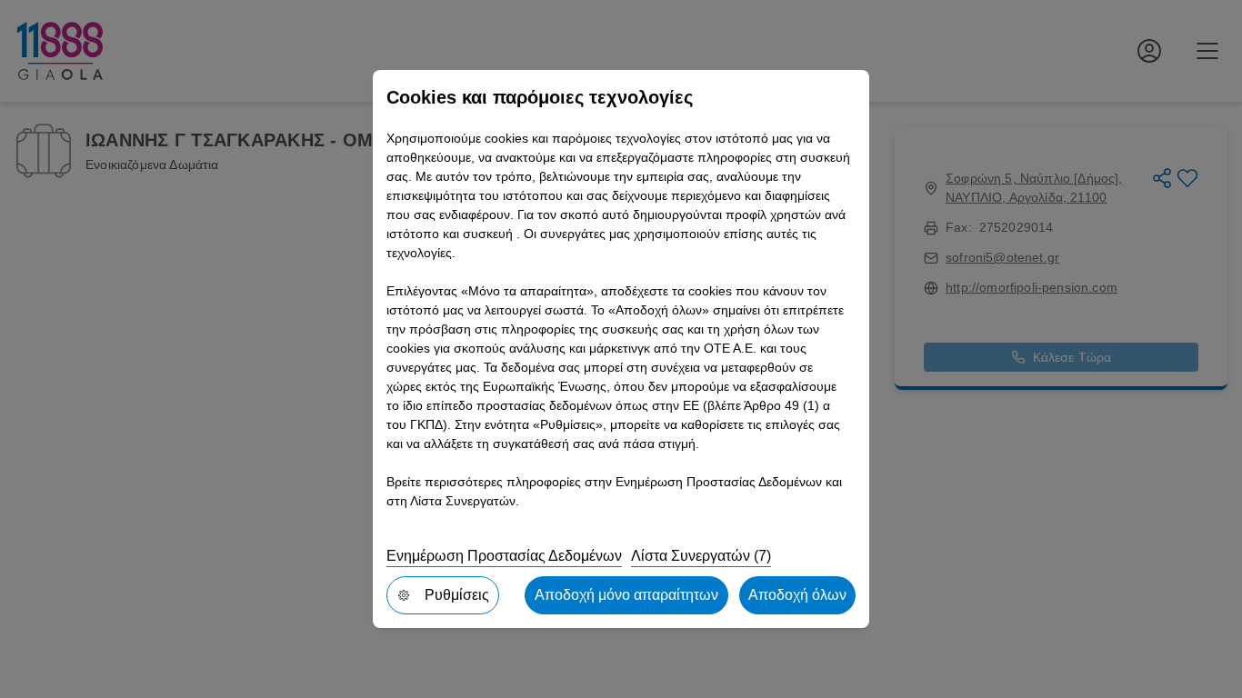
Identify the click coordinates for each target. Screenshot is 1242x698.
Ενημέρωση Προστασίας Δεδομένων (504, 555)
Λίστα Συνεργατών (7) (701, 555)
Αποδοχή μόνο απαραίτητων (626, 595)
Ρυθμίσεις (457, 595)
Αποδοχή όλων (797, 595)
